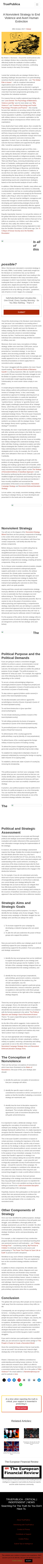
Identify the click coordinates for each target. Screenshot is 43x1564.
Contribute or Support (23, 1534)
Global (28, 29)
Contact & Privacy (23, 1529)
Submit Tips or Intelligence (23, 1544)
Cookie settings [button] (17, 1561)
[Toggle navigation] (37, 4)
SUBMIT (21, 312)
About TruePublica (23, 1520)
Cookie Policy (23, 1539)
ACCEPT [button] (28, 1561)
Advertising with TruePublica (23, 1525)
